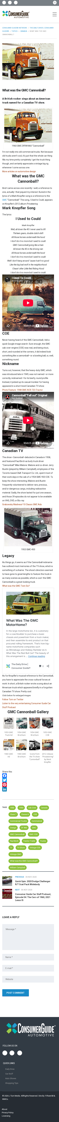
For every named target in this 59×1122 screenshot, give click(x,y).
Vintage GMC (15, 854)
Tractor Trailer (29, 841)
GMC (4, 200)
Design (13, 828)
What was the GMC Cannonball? (24, 861)
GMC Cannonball (17, 834)
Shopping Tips (11, 1083)
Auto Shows (10, 1078)
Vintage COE (35, 847)
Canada (44, 808)
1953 (12, 808)
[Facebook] (28, 775)
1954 (21, 808)
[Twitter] (28, 780)
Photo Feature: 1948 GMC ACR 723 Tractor (22, 390)
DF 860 (24, 828)
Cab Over (32, 808)
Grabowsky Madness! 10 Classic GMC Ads (22, 504)
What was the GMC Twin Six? (16, 586)
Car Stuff (9, 1074)
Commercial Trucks (18, 821)
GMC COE (33, 834)
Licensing (6, 1116)
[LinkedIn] (28, 789)
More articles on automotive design (19, 171)
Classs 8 (25, 814)
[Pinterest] (28, 784)
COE (35, 814)
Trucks (43, 841)
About (4, 1109)
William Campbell (17, 867)
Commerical (37, 821)
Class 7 (13, 814)
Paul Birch (14, 841)
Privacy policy (7, 1112)
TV (11, 847)
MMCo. (5, 1099)
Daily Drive (9, 1069)
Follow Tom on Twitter (12, 699)
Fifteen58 (49, 1096)
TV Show (21, 847)
